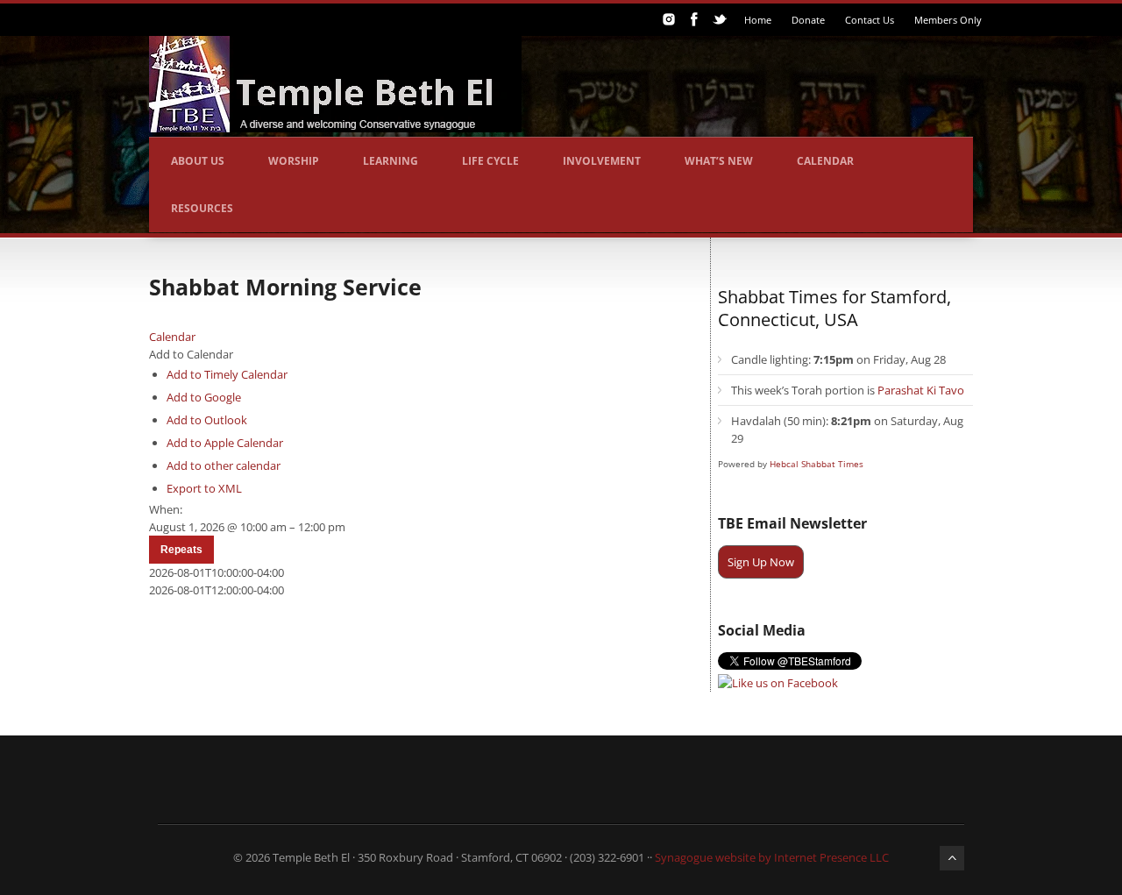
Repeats (181, 549)
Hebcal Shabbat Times (816, 464)
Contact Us (869, 19)
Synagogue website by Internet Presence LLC (772, 857)
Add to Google (204, 397)
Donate (808, 19)
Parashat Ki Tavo (920, 390)
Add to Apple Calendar (225, 443)
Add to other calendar (223, 465)
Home (757, 19)
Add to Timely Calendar (227, 374)
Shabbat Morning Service (285, 287)
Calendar (825, 160)
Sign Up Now (761, 562)
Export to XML (204, 488)
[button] (191, 354)
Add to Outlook (207, 420)
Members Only (948, 19)
